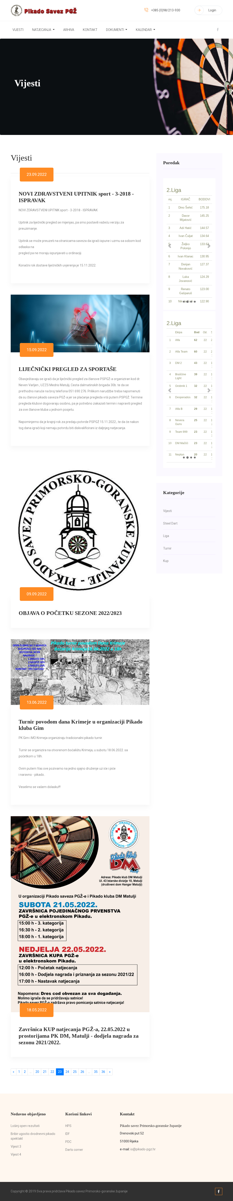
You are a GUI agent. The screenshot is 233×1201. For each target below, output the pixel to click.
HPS (68, 1126)
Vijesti (18, 30)
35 (96, 1072)
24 (67, 1072)
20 (37, 1072)
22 (52, 1072)
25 (75, 1072)
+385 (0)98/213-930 (165, 10)
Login (212, 10)
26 (82, 1072)
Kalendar (144, 30)
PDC (68, 1142)
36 (103, 1072)
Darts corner (74, 1149)
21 (45, 1072)
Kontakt (90, 30)
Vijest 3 (16, 1146)
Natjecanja (42, 30)
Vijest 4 (16, 1154)
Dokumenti (115, 30)
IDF (67, 1134)
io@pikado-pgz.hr (143, 1149)
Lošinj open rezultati (25, 1126)
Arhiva (68, 30)
